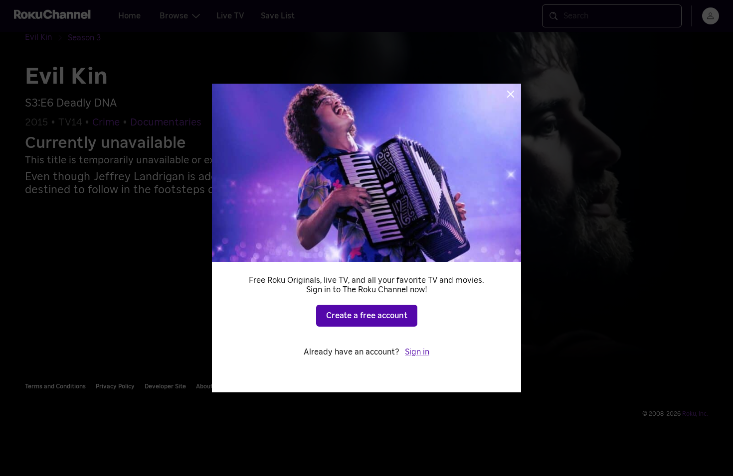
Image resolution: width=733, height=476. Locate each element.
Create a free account (366, 316)
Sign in (417, 352)
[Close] (511, 94)
